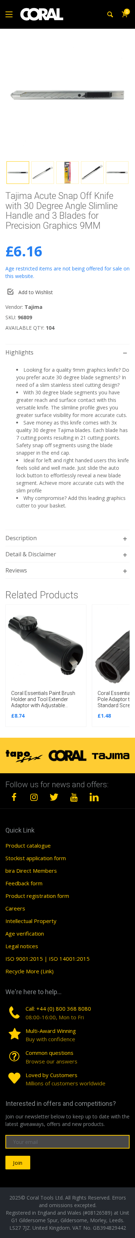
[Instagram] (34, 797)
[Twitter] (54, 797)
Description (21, 538)
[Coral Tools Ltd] (41, 14)
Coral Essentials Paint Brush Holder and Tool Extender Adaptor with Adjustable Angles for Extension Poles (43, 702)
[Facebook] (14, 797)
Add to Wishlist (35, 292)
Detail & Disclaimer (30, 554)
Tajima (33, 306)
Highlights (19, 352)
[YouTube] (74, 797)
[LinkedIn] (94, 797)
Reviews (16, 570)
